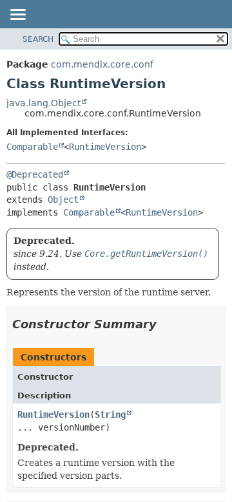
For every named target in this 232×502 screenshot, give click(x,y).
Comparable (32, 147)
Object (63, 199)
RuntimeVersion (105, 147)
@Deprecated (34, 174)
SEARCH (38, 39)
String (110, 414)
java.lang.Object (43, 103)
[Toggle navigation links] (17, 15)
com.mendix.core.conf (102, 64)
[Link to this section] (165, 324)
